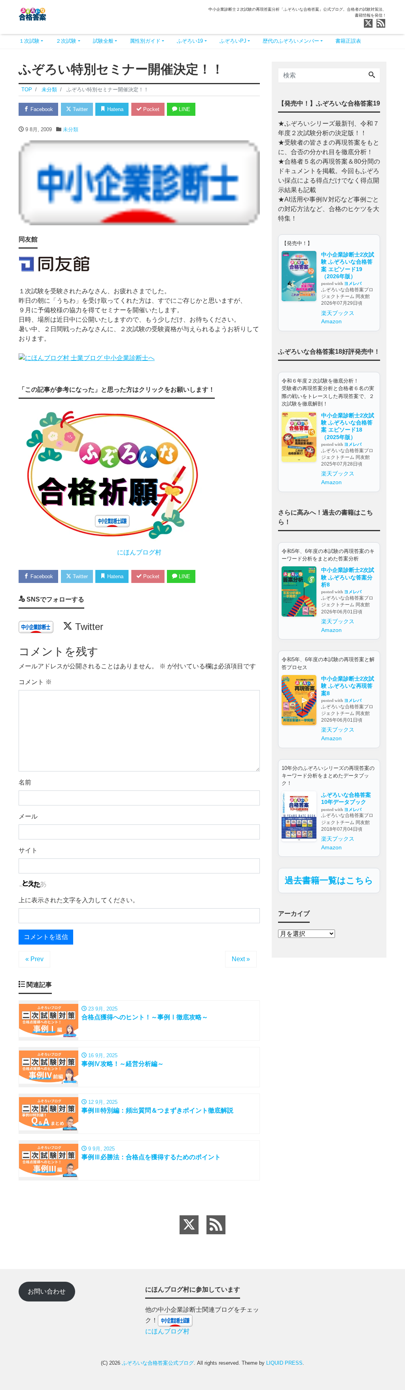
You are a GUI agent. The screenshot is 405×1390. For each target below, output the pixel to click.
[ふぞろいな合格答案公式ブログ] (33, 13)
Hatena (114, 109)
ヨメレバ (352, 283)
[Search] (372, 75)
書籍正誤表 (348, 41)
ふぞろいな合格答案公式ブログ (158, 1363)
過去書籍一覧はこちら (329, 880)
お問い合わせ (47, 1291)
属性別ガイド (145, 41)
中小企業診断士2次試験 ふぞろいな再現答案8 (347, 685)
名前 (25, 782)
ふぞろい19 (190, 41)
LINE (183, 109)
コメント (35, 682)
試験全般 (103, 41)
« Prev (34, 959)
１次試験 (29, 41)
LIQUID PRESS (284, 1363)
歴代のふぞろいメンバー (291, 41)
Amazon (331, 321)
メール (28, 816)
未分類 (70, 129)
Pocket (150, 109)
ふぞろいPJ (233, 41)
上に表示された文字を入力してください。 (79, 900)
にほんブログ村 (139, 552)
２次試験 (66, 41)
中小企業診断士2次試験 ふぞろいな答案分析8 (347, 577)
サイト (28, 850)
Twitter (79, 109)
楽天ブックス (337, 313)
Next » (241, 959)
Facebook (41, 109)
